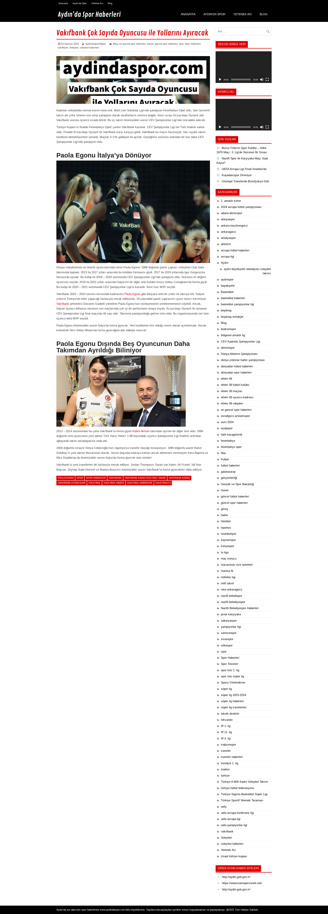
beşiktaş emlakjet (232, 316)
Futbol (225, 459)
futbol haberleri (230, 465)
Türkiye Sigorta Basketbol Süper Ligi (244, 794)
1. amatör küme (231, 200)
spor (181, 43)
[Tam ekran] (267, 79)
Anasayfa (63, 3)
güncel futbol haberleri (235, 496)
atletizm (226, 244)
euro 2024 (227, 422)
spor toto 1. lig (230, 670)
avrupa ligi (227, 256)
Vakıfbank (62, 303)
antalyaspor (228, 238)
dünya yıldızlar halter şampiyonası (243, 360)
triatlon (225, 769)
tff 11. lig (226, 732)
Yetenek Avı (97, 3)
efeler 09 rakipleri (232, 403)
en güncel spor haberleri (132, 43)
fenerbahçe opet (231, 447)
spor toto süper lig (232, 676)
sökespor (227, 645)
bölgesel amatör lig (233, 335)
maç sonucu (228, 558)
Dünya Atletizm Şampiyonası (239, 354)
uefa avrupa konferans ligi (237, 812)
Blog (110, 3)
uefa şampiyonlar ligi (234, 825)
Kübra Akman (140, 431)
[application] (244, 67)
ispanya (226, 527)
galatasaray (228, 471)
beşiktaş (226, 310)
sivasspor (227, 639)
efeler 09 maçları (231, 391)
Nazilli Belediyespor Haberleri (240, 608)
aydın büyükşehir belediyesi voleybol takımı (247, 271)
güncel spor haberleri (166, 43)
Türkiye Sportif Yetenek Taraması (242, 800)
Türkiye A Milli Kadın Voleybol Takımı (244, 781)
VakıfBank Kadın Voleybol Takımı (145, 478)
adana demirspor (231, 213)
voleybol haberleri (89, 47)
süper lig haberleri (232, 701)
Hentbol (226, 521)
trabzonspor (228, 744)
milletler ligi (228, 577)
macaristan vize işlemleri (237, 564)
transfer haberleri (232, 757)
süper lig (226, 689)
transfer (226, 750)
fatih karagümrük (231, 434)
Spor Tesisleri (229, 664)
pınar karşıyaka (231, 614)
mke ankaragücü (231, 589)
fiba (223, 453)
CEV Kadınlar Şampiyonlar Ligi (240, 341)
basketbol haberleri (233, 298)
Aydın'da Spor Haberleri (89, 14)
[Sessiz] (261, 79)
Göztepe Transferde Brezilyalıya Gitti (245, 181)
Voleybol (73, 47)
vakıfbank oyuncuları (71, 483)
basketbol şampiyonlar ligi (237, 304)
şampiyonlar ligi (231, 626)
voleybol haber (114, 483)
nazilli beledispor (231, 595)
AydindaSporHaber (95, 43)
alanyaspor (228, 219)
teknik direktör (230, 713)
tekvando (227, 719)
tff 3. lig (225, 738)
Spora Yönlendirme (233, 682)
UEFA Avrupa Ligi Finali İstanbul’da (244, 169)
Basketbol (227, 292)
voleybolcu (162, 483)
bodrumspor (228, 329)
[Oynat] (220, 79)
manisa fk (227, 571)
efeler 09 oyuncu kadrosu (237, 397)
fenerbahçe (228, 440)
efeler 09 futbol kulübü (235, 384)
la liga (224, 552)
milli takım (227, 583)
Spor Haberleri (193, 43)
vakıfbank (63, 47)
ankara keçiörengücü (234, 225)
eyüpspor (227, 428)
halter (224, 515)
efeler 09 (226, 378)
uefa (223, 806)
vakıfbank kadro (179, 478)
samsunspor (229, 633)
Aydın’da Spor (80, 3)
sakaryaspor (229, 620)
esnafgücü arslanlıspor (235, 416)
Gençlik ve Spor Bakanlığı (237, 484)
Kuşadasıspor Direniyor (237, 175)
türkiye (225, 775)
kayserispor (228, 540)
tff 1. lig (225, 726)
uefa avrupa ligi (230, 819)
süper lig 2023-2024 (233, 695)
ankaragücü (228, 231)
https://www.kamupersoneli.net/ (242, 883)
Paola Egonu (132, 294)
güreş (224, 509)
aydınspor (227, 279)
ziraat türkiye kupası (234, 856)
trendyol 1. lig (229, 763)
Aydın (224, 262)
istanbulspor (228, 533)
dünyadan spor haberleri (236, 372)
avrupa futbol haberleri (235, 250)
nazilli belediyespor (233, 602)
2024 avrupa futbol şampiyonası (241, 207)
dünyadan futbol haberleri (237, 366)
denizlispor (228, 347)
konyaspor (227, 546)
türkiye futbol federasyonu (237, 788)
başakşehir (228, 285)
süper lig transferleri (234, 707)
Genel (150, 43)
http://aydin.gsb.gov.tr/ (236, 877)
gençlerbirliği (229, 477)
